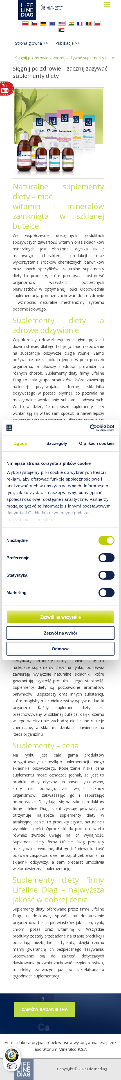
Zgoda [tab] (20, 443)
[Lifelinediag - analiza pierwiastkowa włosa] (45, 10)
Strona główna (31, 43)
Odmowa (61, 648)
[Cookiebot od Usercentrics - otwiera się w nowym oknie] (90, 427)
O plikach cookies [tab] (97, 443)
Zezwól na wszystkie (60, 617)
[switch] (106, 557)
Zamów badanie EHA (44, 1009)
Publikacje (67, 43)
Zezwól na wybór (60, 632)
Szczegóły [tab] (56, 443)
